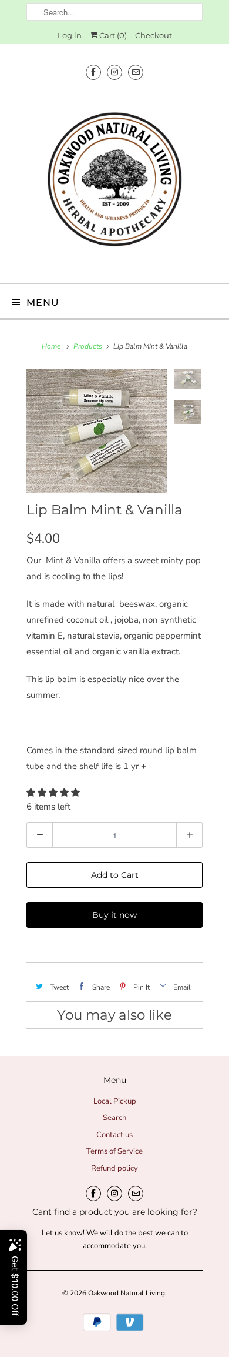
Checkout (153, 35)
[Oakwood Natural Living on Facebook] (93, 72)
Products (87, 346)
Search (114, 1117)
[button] (54, 792)
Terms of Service (114, 1151)
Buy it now (114, 915)
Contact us (114, 1134)
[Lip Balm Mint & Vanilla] (96, 431)
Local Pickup (114, 1101)
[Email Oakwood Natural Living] (135, 72)
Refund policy (114, 1168)
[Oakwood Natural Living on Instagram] (114, 72)
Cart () (112, 35)
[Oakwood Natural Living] (114, 183)
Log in (70, 35)
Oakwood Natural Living (126, 1293)
